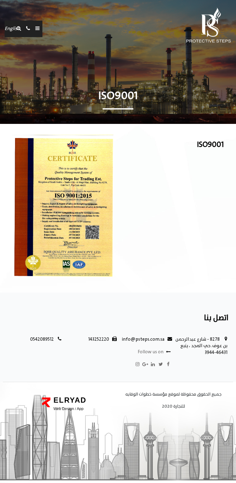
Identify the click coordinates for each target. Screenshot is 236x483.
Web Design (63, 409)
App (80, 409)
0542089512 (42, 339)
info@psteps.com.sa (143, 339)
